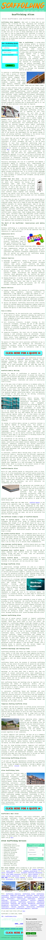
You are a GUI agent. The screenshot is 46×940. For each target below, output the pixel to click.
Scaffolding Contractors (26, 902)
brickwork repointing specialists (31, 872)
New (17, 928)
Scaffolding (40, 894)
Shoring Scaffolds (17, 906)
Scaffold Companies (16, 897)
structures (16, 655)
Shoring (6, 854)
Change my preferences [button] (32, 935)
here (12, 837)
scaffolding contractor (36, 110)
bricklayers (9, 879)
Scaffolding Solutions (8, 908)
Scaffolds (29, 895)
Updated (20, 928)
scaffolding (30, 27)
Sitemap (2, 928)
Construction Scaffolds (19, 900)
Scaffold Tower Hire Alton (10, 179)
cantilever (41, 89)
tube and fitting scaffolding (10, 96)
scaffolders (13, 156)
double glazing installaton (10, 876)
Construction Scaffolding (26, 898)
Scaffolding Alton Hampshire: (11, 22)
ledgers (23, 75)
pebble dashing (32, 876)
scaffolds (23, 567)
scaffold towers (11, 191)
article (17, 765)
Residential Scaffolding (36, 903)
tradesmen (30, 879)
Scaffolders (5, 895)
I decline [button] (33, 933)
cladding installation (30, 871)
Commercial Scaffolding (17, 895)
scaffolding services (8, 804)
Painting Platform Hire (11, 857)
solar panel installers (13, 874)
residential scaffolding (10, 778)
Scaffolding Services (31, 897)
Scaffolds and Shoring (18, 903)
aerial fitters (37, 877)
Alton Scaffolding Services (13, 841)
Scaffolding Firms (29, 894)
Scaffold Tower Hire (10, 863)
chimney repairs (37, 869)
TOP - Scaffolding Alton (9, 916)
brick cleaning (20, 877)
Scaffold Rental (39, 895)
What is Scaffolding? (26, 42)
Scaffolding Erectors (10, 844)
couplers (12, 82)
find (6, 816)
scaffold (27, 88)
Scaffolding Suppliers (13, 894)
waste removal (10, 871)
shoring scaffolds (39, 96)
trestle (29, 91)
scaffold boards (6, 77)
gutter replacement (7, 872)
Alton (23, 358)
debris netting (22, 452)
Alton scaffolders (36, 130)
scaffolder (32, 33)
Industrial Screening (10, 852)
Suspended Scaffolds (10, 850)
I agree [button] (28, 933)
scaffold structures (29, 829)
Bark (8, 149)
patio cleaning (33, 874)
